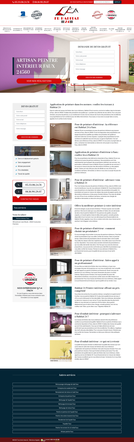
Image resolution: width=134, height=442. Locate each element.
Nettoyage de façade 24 (48, 29)
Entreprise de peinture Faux (67, 396)
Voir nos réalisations (39, 81)
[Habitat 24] (67, 15)
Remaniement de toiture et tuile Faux (67, 392)
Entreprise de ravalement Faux (67, 388)
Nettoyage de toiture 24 (66, 29)
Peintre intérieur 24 (84, 29)
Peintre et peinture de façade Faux (67, 412)
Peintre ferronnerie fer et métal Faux (67, 427)
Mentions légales (34, 440)
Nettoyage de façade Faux (67, 400)
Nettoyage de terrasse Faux (67, 404)
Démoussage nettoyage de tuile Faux (67, 384)
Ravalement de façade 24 (103, 29)
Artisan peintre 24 (129, 29)
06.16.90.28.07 (41, 2)
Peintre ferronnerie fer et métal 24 (120, 29)
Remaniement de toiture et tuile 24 (28, 29)
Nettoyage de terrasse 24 (57, 29)
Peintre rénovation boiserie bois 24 (93, 30)
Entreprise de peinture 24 (38, 29)
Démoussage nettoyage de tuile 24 (7, 29)
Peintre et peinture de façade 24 (75, 29)
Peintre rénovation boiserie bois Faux (67, 416)
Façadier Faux (67, 424)
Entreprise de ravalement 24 (17, 29)
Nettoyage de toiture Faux (67, 408)
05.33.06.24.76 (21, 2)
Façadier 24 (111, 29)
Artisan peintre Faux (67, 431)
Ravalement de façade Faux (67, 420)
